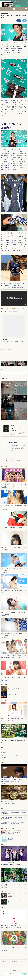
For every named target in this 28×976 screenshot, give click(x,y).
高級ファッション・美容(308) (6, 349)
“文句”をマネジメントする (6, 957)
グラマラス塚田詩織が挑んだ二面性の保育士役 (13, 527)
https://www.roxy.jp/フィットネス (16, 308)
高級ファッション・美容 (4, 13)
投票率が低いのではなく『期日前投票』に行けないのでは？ (13, 961)
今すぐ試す (18, 5)
